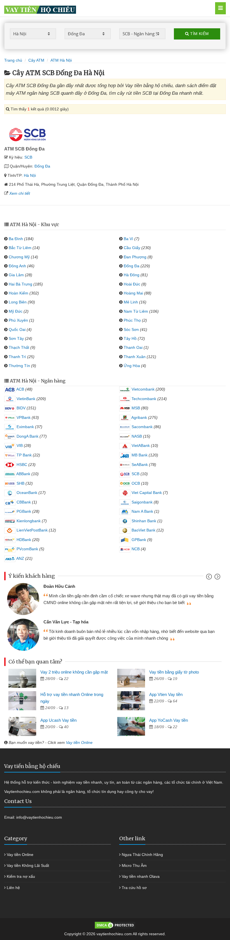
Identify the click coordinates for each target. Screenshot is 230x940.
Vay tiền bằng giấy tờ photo (174, 672)
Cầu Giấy (132, 247)
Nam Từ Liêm (136, 311)
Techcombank (143, 398)
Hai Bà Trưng (20, 284)
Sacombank (141, 426)
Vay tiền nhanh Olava (141, 876)
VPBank (23, 417)
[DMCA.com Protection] (115, 925)
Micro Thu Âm (134, 865)
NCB (135, 549)
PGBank (23, 511)
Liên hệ (13, 887)
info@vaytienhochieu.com (39, 817)
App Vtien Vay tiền (166, 694)
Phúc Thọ (132, 320)
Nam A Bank (141, 511)
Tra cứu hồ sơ (134, 887)
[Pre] (209, 578)
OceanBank (26, 492)
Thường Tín (19, 365)
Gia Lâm (16, 275)
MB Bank (139, 455)
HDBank (23, 539)
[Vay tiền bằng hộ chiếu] (100, 8)
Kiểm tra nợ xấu (21, 876)
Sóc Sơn (131, 329)
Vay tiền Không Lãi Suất (28, 865)
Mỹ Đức (15, 311)
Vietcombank (142, 389)
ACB (19, 389)
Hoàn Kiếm (18, 293)
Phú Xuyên (18, 320)
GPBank (138, 539)
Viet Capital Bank (146, 492)
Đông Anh (17, 266)
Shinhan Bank (143, 521)
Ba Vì (128, 238)
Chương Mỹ (19, 257)
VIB (19, 445)
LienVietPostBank (31, 530)
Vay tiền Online (79, 742)
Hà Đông (131, 275)
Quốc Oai (17, 329)
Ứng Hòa (132, 365)
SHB (19, 483)
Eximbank (24, 426)
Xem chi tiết (19, 193)
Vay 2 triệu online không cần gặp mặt (74, 672)
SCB (28, 157)
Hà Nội (30, 175)
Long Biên (18, 302)
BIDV (20, 408)
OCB (135, 483)
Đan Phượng (135, 257)
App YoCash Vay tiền (168, 720)
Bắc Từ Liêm (20, 247)
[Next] (216, 578)
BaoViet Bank (142, 530)
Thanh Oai (133, 347)
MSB (135, 408)
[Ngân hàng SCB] (27, 134)
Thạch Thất (19, 347)
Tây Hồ (130, 338)
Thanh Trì (17, 356)
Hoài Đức (132, 284)
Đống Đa (42, 166)
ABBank (22, 474)
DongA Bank (26, 436)
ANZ (19, 558)
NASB (136, 436)
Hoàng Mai (133, 293)
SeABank (139, 464)
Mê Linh (131, 302)
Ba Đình (16, 238)
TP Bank (23, 455)
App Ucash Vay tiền (58, 720)
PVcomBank (26, 549)
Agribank (138, 417)
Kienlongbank (28, 521)
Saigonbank (141, 502)
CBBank (23, 502)
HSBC (21, 464)
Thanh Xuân (135, 356)
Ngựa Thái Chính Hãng (142, 854)
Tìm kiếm (199, 33)
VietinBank (25, 398)
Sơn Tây (16, 338)
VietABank (140, 445)
